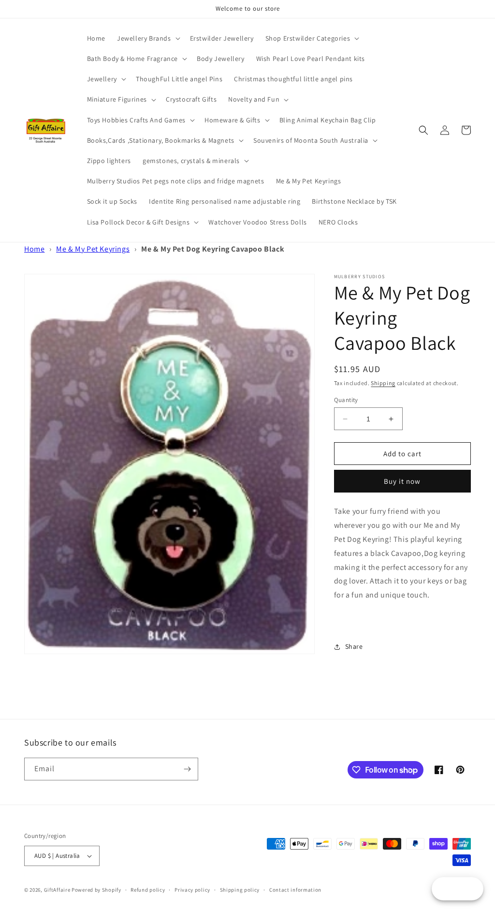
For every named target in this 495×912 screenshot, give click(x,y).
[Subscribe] (187, 769)
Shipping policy (240, 889)
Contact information (295, 889)
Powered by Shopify (96, 889)
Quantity (346, 400)
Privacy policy (192, 889)
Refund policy (148, 889)
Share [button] (354, 646)
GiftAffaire (57, 889)
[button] (147, 38)
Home (34, 249)
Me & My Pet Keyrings (93, 249)
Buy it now (402, 481)
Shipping (383, 383)
